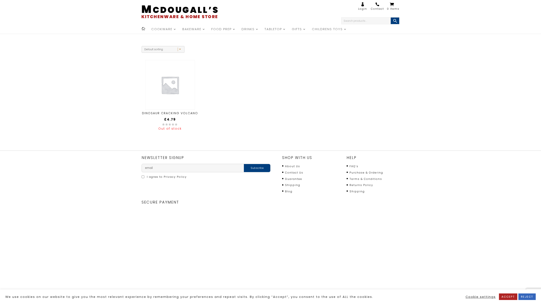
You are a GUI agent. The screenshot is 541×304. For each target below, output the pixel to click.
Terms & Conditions (366, 179)
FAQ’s (354, 166)
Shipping (292, 185)
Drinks (248, 29)
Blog (288, 191)
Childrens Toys (327, 29)
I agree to (166, 177)
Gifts (297, 29)
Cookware (161, 29)
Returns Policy (361, 185)
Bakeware (191, 29)
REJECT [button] (527, 297)
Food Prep (221, 29)
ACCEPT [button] (508, 297)
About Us (292, 166)
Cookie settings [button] (481, 297)
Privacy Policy (175, 177)
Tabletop (273, 29)
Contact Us (294, 172)
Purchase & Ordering (366, 172)
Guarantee (293, 179)
